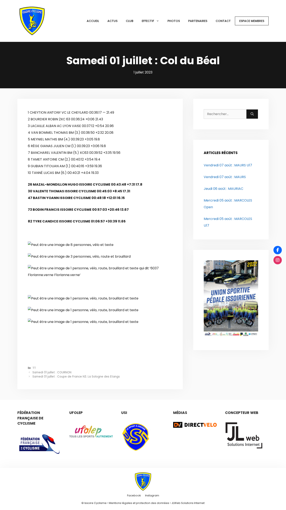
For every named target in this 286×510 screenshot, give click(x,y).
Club (129, 21)
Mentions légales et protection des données (139, 503)
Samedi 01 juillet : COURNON (51, 372)
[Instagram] (277, 260)
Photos (173, 21)
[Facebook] (277, 250)
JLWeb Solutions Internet (188, 503)
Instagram (152, 495)
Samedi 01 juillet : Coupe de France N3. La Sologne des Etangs (76, 377)
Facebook (134, 495)
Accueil (93, 21)
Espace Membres (251, 21)
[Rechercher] (252, 114)
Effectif (148, 21)
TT (34, 368)
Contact (223, 21)
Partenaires (197, 21)
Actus (112, 21)
